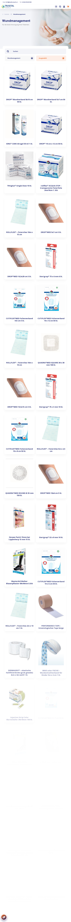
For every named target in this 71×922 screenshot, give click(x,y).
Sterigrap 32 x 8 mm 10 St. (51, 537)
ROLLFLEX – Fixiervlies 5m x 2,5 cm (51, 450)
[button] (56, 6)
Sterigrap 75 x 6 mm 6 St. (51, 276)
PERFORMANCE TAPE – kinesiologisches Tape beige (51, 626)
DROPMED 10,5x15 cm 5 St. (19, 407)
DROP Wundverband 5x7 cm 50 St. (51, 100)
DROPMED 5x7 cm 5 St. (51, 232)
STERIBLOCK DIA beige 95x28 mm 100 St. (19, 805)
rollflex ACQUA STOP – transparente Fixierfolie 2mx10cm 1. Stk (51, 187)
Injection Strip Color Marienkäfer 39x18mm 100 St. (19, 717)
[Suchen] (8, 51)
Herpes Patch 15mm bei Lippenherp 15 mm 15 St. (19, 538)
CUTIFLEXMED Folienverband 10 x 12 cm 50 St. (51, 319)
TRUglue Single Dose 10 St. (19, 185)
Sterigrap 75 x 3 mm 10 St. (51, 407)
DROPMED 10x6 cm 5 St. (51, 493)
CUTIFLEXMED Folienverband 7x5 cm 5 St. (19, 319)
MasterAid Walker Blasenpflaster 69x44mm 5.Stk (19, 582)
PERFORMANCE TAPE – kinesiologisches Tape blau (51, 805)
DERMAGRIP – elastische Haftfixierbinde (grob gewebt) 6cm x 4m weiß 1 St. (19, 851)
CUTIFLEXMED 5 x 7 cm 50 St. (51, 716)
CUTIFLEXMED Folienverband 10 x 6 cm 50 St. (51, 582)
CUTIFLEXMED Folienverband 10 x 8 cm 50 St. (19, 450)
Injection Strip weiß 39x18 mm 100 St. (51, 850)
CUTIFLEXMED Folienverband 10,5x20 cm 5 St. (51, 896)
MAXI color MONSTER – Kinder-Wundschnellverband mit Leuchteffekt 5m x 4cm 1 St (19, 897)
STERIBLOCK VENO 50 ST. (51, 760)
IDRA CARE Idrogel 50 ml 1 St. (19, 143)
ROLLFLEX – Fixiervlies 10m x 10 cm (19, 363)
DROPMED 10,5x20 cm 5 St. (19, 276)
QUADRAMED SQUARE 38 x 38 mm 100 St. (51, 363)
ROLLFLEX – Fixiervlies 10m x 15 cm (19, 233)
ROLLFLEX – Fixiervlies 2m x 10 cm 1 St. (19, 626)
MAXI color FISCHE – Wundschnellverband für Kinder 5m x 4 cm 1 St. (51, 672)
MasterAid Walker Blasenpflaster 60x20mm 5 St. (19, 761)
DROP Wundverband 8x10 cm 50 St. (19, 100)
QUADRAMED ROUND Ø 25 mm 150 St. (19, 494)
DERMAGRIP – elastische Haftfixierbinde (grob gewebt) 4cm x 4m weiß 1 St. (19, 672)
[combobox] (35, 51)
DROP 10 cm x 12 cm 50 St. (51, 143)
